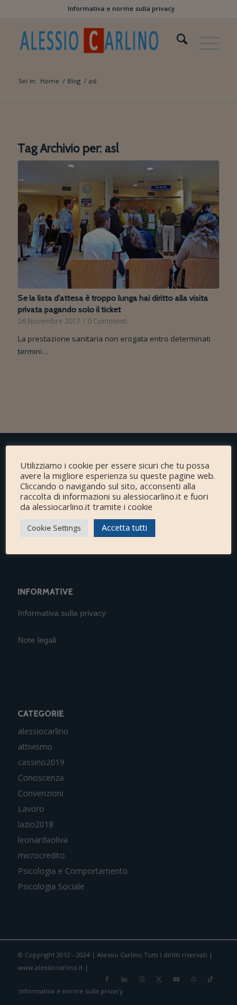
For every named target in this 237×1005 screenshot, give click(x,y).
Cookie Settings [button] (54, 528)
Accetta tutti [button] (124, 527)
